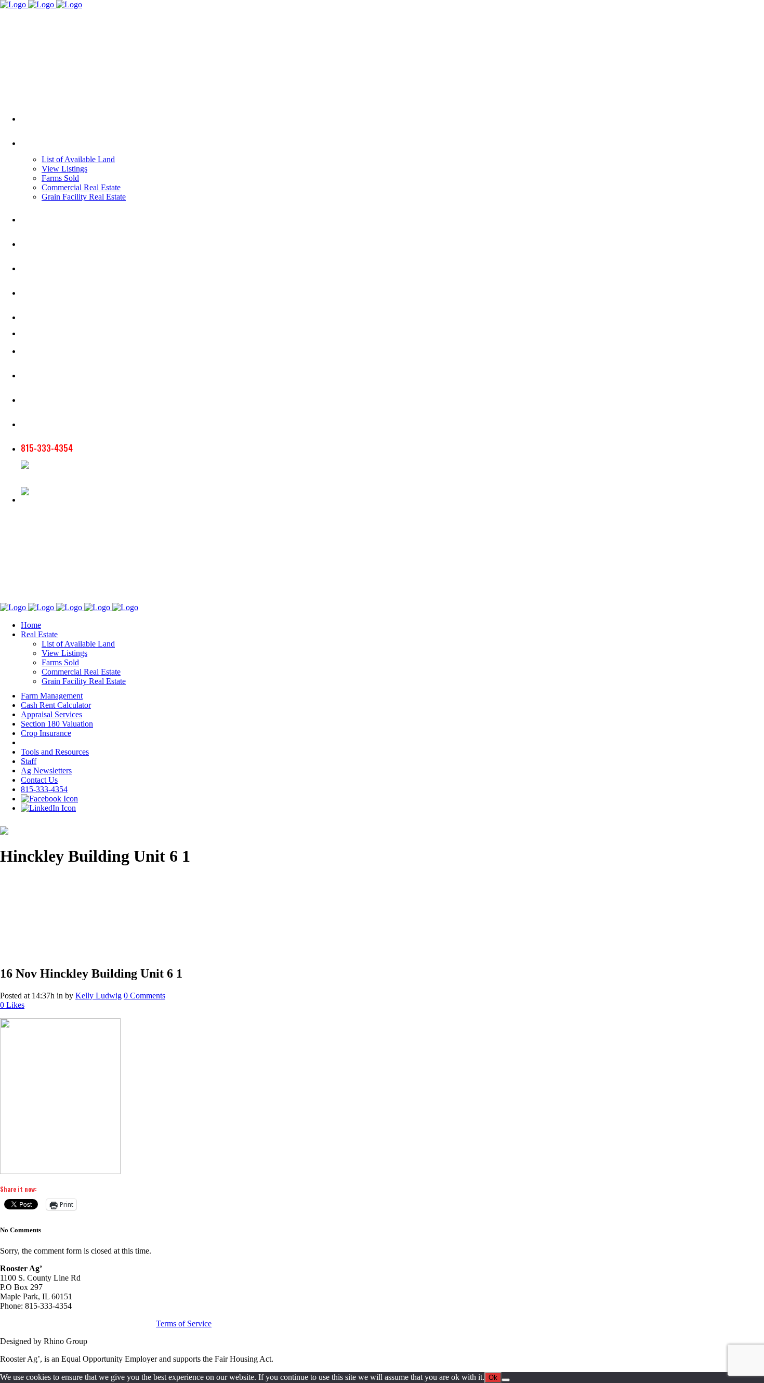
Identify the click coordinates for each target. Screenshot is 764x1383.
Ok (493, 1377)
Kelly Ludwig (98, 995)
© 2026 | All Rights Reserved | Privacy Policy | (78, 1323)
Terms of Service (184, 1323)
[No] (506, 1379)
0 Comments (144, 995)
